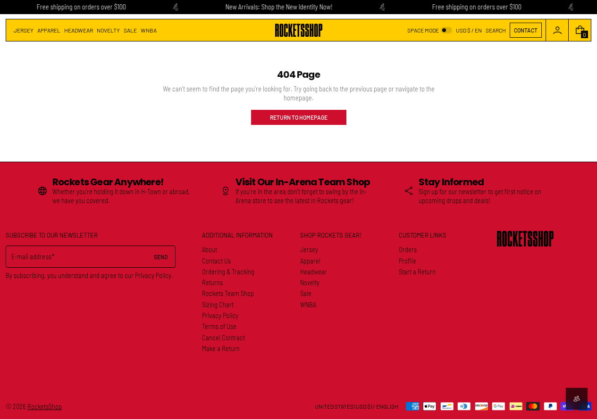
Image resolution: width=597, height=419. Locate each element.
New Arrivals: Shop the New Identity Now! (278, 7)
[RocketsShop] (525, 238)
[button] (496, 30)
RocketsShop (44, 407)
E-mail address (31, 257)
